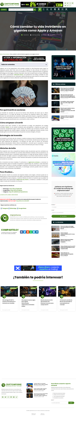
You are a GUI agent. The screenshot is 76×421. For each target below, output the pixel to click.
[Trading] (47, 9)
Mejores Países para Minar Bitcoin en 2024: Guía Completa (67, 241)
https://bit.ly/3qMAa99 (15, 188)
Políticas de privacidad (34, 414)
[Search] (34, 9)
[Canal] (43, 9)
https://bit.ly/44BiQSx (16, 190)
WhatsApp (13, 208)
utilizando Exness (18, 74)
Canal (43, 10)
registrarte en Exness (34, 162)
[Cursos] (51, 9)
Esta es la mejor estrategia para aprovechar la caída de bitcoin (67, 227)
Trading (47, 10)
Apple (6, 194)
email (53, 210)
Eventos (55, 10)
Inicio (40, 10)
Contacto (62, 10)
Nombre (53, 204)
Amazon (3, 194)
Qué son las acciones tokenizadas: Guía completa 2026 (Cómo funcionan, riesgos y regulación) (41, 394)
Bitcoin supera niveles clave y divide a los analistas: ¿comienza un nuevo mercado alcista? (68, 110)
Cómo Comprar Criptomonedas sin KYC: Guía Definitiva (68, 234)
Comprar (58, 10)
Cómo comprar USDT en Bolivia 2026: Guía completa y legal (40, 389)
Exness (7, 127)
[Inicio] (40, 9)
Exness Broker (14, 194)
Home (1, 54)
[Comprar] (58, 9)
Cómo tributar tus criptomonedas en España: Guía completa (67, 254)
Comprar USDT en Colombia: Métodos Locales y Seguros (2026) (67, 117)
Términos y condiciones (42, 414)
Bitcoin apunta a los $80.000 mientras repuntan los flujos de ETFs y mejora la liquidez (67, 89)
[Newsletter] (66, 9)
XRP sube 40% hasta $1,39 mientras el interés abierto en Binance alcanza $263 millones (68, 96)
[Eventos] (55, 9)
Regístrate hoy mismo (22, 179)
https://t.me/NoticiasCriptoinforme (18, 192)
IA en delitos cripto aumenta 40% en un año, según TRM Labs (67, 103)
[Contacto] (62, 9)
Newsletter (66, 10)
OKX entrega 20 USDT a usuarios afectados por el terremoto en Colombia (8, 301)
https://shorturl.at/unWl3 (22, 201)
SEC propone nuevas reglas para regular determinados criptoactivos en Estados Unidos (28, 303)
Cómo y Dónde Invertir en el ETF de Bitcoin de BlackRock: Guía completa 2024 (68, 247)
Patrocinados (52, 34)
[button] (46, 64)
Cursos (51, 10)
